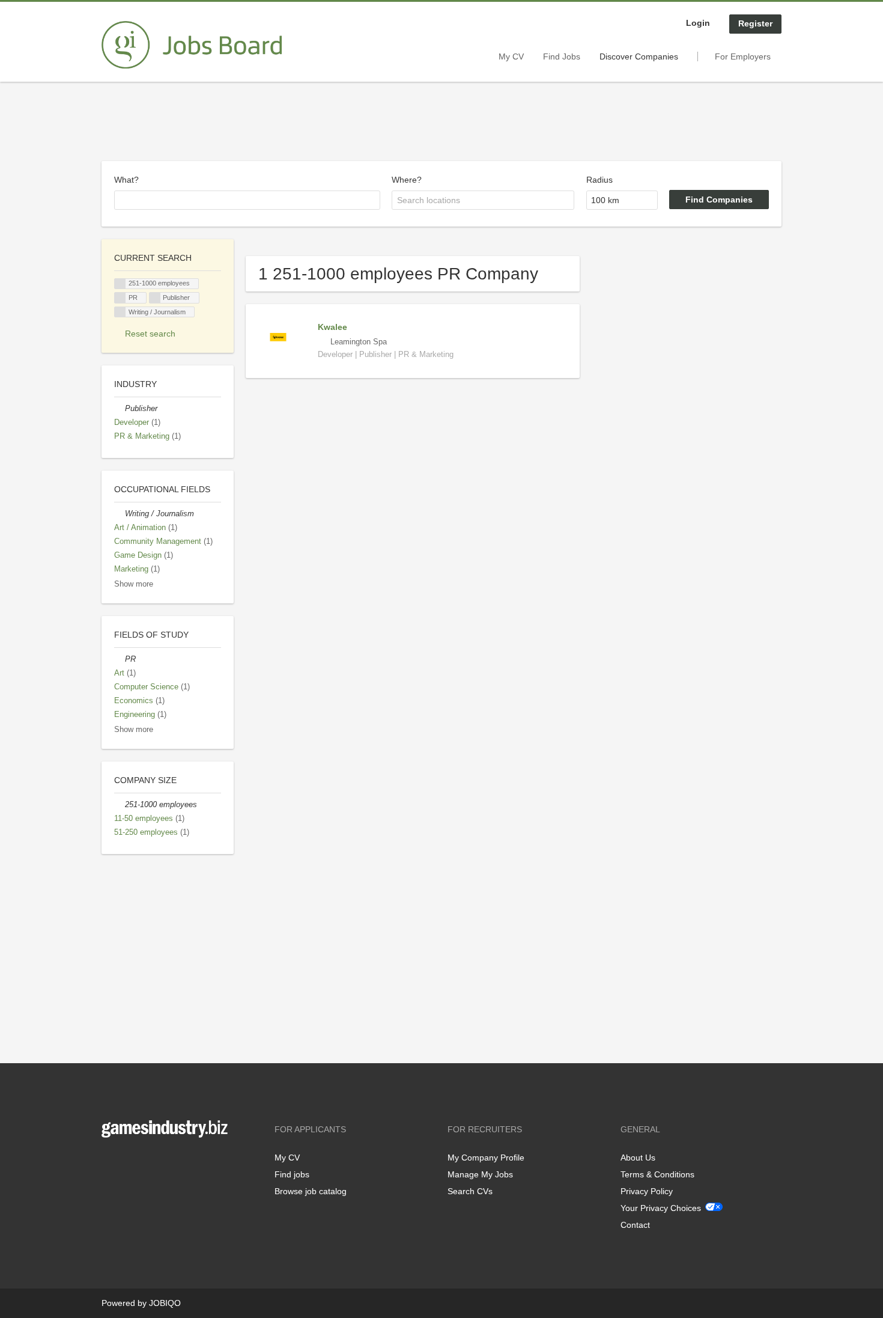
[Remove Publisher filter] (119, 408)
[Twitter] (130, 1162)
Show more (133, 584)
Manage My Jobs (480, 1174)
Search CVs (470, 1191)
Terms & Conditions (657, 1174)
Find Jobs (561, 56)
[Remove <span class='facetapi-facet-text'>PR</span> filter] (120, 298)
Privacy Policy (647, 1191)
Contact (635, 1225)
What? (126, 180)
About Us (638, 1157)
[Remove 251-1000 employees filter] (119, 805)
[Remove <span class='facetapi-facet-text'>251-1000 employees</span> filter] (120, 284)
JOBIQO (165, 1303)
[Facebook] (110, 1162)
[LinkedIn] (147, 1162)
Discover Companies (638, 56)
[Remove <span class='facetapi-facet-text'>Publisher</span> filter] (155, 298)
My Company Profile (486, 1157)
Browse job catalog (311, 1191)
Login (698, 23)
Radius (599, 180)
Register (755, 23)
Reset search (150, 333)
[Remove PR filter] (119, 659)
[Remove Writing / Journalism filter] (119, 514)
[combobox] (247, 200)
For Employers (743, 56)
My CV (511, 56)
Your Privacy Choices (661, 1208)
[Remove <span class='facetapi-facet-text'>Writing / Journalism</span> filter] (120, 312)
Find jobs (292, 1174)
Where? (407, 180)
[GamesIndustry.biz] (192, 45)
